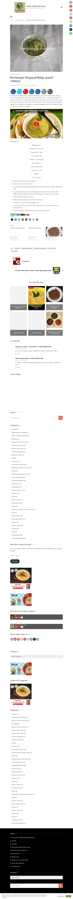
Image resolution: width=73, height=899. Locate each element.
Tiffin (13, 532)
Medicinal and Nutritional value (21, 468)
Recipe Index (15, 857)
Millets (14, 471)
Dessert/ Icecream (17, 455)
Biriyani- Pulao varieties (18, 442)
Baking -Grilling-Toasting (19, 436)
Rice (13, 512)
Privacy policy (16, 853)
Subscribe (15, 561)
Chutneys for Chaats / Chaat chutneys (54, 332)
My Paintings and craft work (20, 474)
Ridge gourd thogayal (40, 248)
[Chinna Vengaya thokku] (54, 231)
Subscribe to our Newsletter (20, 860)
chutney (17, 248)
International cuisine (17, 464)
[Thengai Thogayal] (36, 231)
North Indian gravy (17, 477)
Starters (14, 522)
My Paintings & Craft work (19, 850)
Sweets (14, 528)
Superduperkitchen (15, 85)
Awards (14, 429)
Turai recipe (14, 251)
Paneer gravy (15, 484)
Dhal (13, 458)
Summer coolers (16, 525)
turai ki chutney (51, 248)
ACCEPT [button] (68, 896)
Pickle (13, 496)
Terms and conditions (18, 863)
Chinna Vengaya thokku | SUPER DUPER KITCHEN (29, 358)
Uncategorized (16, 535)
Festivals (14, 461)
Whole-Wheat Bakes (18, 538)
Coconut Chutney (36, 333)
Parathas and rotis (17, 490)
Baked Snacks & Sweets (19, 432)
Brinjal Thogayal (14, 237)
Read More (4, 897)
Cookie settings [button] (61, 896)
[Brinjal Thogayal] (18, 231)
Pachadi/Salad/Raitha (18, 480)
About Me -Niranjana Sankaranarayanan (23, 837)
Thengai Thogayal (32, 237)
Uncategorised (16, 866)
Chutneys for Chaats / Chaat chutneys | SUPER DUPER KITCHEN (33, 346)
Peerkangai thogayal (27, 248)
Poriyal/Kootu (16, 503)
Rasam (13, 506)
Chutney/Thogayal (14, 74)
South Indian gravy (17, 519)
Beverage (14, 439)
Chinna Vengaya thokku (51, 237)
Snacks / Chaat (16, 516)
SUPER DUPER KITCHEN (35, 6)
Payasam (14, 493)
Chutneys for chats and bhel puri (18, 307)
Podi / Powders (16, 500)
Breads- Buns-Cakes (17, 448)
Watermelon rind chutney (36, 307)
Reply (18, 353)
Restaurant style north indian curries (22, 509)
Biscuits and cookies (17, 445)
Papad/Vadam (16, 487)
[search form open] (61, 7)
